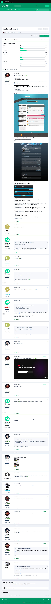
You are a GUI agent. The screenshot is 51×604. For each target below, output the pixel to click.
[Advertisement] (26, 19)
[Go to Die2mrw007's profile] (7, 239)
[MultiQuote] (14, 221)
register (9, 69)
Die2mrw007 (7, 243)
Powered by (44, 602)
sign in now (25, 583)
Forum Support (18, 32)
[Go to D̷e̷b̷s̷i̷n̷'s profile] (7, 343)
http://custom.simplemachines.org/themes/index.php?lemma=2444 (33, 531)
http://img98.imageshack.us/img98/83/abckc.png (33, 211)
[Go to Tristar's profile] (7, 498)
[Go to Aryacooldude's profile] (7, 485)
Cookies (8, 602)
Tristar (7, 502)
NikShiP (5, 32)
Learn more (2, 1)
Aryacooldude (7, 489)
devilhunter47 (7, 261)
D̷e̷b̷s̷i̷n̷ (7, 346)
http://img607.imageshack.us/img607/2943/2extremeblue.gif (35, 207)
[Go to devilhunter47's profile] (7, 258)
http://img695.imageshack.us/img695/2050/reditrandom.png (35, 203)
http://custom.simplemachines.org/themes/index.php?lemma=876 (26, 212)
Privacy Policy (4, 602)
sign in (6, 69)
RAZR (7, 230)
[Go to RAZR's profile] (7, 226)
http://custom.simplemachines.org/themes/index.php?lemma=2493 (26, 204)
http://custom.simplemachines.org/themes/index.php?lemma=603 (26, 208)
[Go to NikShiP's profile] (3, 32)
